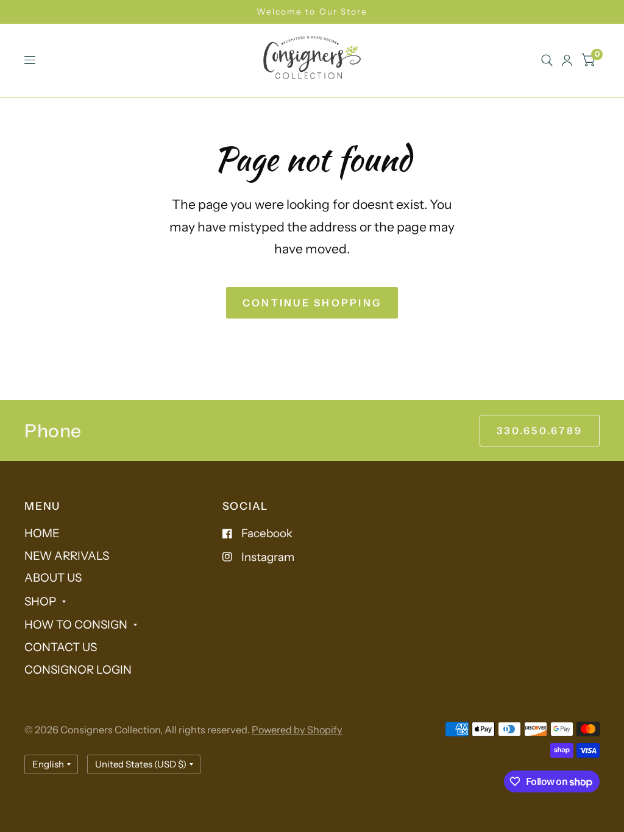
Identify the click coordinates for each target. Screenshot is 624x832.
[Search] (547, 60)
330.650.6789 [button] (540, 431)
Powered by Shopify (297, 730)
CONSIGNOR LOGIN (78, 670)
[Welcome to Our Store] (312, 12)
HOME (42, 533)
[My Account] (567, 60)
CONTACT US (60, 647)
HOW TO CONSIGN (75, 625)
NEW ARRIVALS (66, 556)
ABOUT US (53, 578)
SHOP (40, 601)
